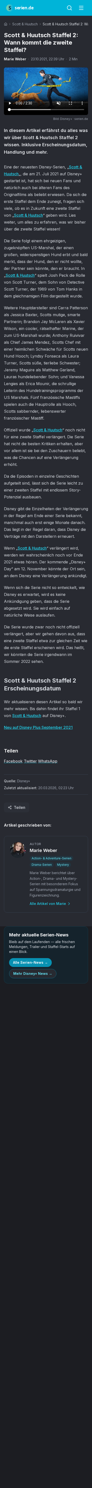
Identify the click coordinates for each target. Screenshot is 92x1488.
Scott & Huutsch (25, 24)
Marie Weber (15, 59)
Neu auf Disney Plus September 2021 (38, 727)
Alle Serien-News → (30, 962)
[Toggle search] (69, 8)
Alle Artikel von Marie (48, 903)
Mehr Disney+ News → (32, 973)
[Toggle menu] (81, 8)
